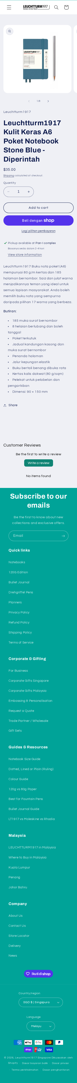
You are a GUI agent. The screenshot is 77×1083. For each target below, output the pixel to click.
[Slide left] (29, 101)
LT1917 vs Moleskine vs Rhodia (32, 819)
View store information (25, 254)
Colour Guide (18, 779)
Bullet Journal (19, 582)
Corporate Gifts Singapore (29, 680)
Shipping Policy (20, 632)
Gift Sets (15, 730)
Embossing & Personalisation (30, 700)
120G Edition (18, 572)
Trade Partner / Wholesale (28, 720)
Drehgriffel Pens (21, 592)
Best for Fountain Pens (26, 799)
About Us (16, 915)
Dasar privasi (60, 1063)
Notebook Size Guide (24, 759)
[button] (9, 7)
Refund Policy (19, 622)
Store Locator (19, 935)
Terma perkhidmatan (25, 1070)
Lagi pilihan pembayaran (38, 231)
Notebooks (17, 562)
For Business (18, 670)
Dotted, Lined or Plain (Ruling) (31, 769)
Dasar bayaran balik (35, 1063)
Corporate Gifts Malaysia (28, 690)
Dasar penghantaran (56, 1070)
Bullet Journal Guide (24, 809)
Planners (15, 602)
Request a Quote (21, 710)
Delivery (15, 945)
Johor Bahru (18, 887)
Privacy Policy (19, 612)
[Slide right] (48, 101)
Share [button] (13, 405)
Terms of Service (21, 642)
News (13, 955)
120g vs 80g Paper (23, 789)
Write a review (38, 463)
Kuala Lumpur (19, 867)
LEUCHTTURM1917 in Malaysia (32, 847)
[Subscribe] (63, 536)
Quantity (9, 182)
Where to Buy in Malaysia (28, 857)
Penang (14, 877)
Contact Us (17, 925)
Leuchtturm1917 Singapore (33, 1058)
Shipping (8, 175)
